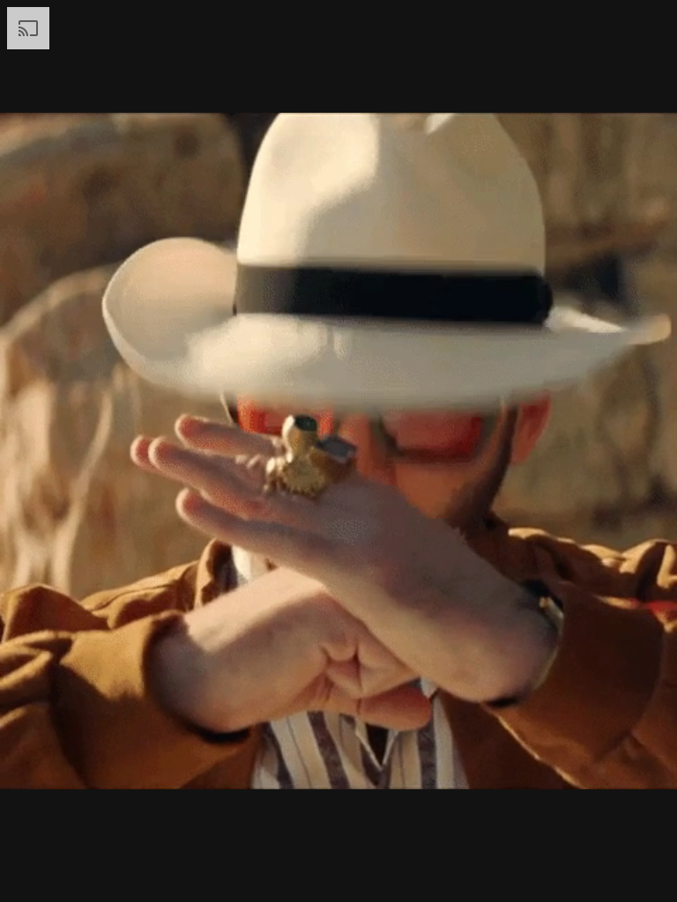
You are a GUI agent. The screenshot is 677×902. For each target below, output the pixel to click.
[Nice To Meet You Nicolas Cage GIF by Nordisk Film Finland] (338, 451)
